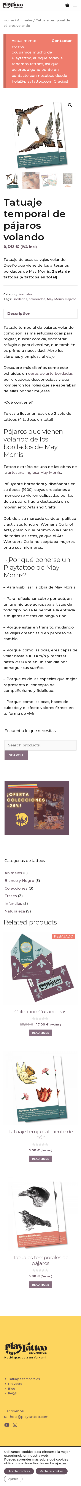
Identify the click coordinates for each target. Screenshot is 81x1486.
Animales (25, 20)
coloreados (37, 299)
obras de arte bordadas (50, 373)
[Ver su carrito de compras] (67, 5)
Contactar (62, 41)
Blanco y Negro (19, 880)
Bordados (20, 299)
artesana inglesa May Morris (34, 472)
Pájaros (70, 299)
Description (18, 313)
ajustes (61, 1463)
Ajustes (13, 1478)
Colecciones (16, 888)
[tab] (40, 314)
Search (16, 755)
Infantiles (13, 903)
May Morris (55, 299)
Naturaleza (15, 911)
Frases (11, 896)
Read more (40, 1032)
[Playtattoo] (12, 5)
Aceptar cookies (19, 1471)
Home (8, 20)
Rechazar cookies (51, 1471)
